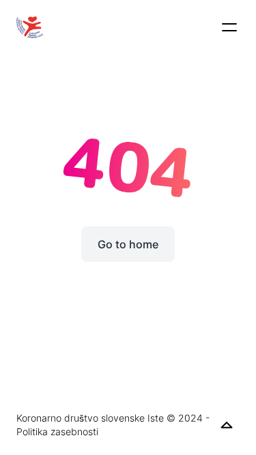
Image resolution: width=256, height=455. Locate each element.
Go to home (128, 244)
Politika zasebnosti (57, 431)
